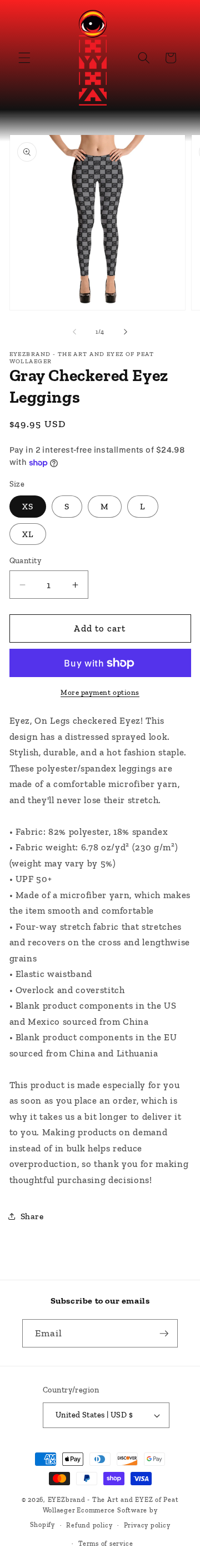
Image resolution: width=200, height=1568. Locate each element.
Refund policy (89, 1525)
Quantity (25, 560)
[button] (24, 57)
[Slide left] (74, 332)
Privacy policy (147, 1525)
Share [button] (32, 1216)
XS (27, 506)
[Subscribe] (164, 1333)
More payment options (100, 692)
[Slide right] (125, 332)
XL (27, 534)
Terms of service (105, 1543)
